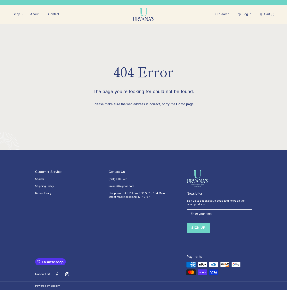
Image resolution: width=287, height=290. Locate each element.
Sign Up (198, 227)
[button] (222, 14)
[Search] (217, 14)
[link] (16, 14)
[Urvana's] (143, 14)
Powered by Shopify (47, 285)
